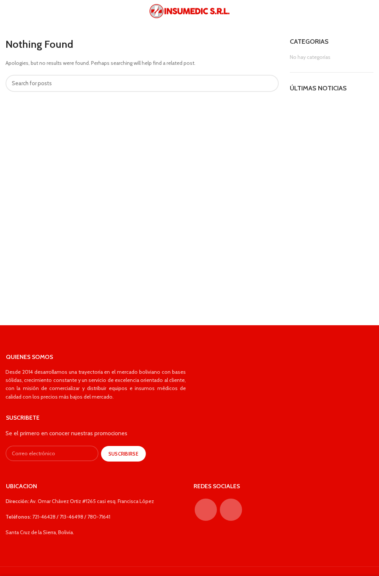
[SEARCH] (268, 83)
